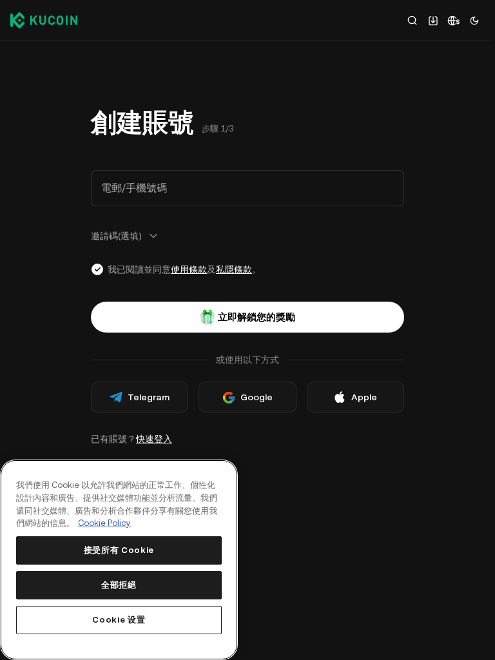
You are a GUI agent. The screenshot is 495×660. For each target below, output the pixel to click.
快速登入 (154, 439)
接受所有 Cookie (119, 550)
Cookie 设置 (118, 620)
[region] (119, 560)
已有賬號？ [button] (131, 439)
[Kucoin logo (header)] (43, 20)
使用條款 (189, 269)
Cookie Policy (104, 523)
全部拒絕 (119, 585)
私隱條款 (234, 269)
